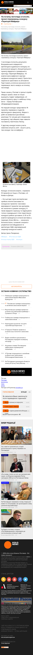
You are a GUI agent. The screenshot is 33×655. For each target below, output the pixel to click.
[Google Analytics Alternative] (5, 647)
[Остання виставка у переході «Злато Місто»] (16, 182)
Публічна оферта (7, 619)
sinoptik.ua (19, 388)
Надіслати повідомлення (10, 617)
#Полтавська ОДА (15, 237)
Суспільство (6, 246)
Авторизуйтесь (16, 286)
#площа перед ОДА (7, 239)
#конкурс (19, 239)
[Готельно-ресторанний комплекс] (16, 11)
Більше (24, 392)
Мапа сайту (5, 616)
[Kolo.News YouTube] (16, 372)
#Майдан (4, 237)
